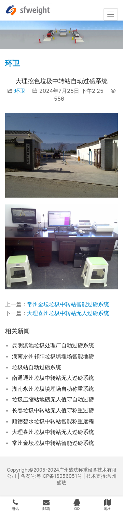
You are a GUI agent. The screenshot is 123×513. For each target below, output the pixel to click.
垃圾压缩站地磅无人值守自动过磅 (53, 399)
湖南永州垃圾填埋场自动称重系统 (53, 388)
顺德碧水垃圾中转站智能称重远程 (53, 421)
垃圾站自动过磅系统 (36, 367)
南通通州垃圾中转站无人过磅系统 (53, 377)
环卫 (19, 90)
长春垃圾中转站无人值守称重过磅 (53, 410)
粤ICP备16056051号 (59, 476)
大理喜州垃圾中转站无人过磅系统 (68, 313)
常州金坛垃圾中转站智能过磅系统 (68, 304)
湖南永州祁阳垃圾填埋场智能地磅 (53, 356)
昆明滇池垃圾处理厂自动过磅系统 (53, 345)
